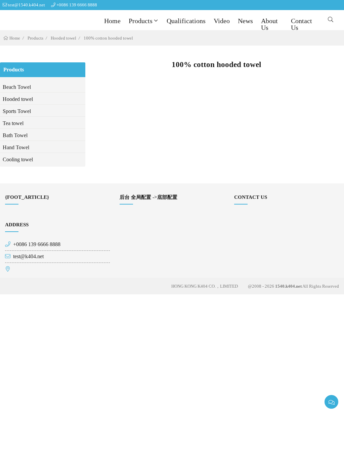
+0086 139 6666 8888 (76, 5)
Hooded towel (63, 38)
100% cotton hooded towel (108, 38)
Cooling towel (18, 159)
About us (269, 24)
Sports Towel (17, 111)
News (245, 20)
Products (141, 20)
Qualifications (186, 20)
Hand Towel (16, 147)
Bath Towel (15, 135)
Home (112, 20)
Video (222, 20)
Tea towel (13, 123)
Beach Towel (17, 87)
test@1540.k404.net (26, 5)
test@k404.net (28, 256)
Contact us (301, 24)
